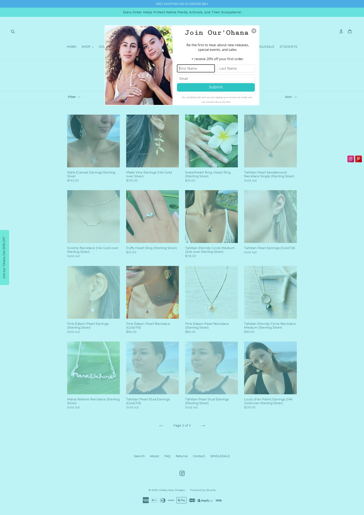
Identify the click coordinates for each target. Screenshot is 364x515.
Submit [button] (216, 87)
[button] (253, 30)
